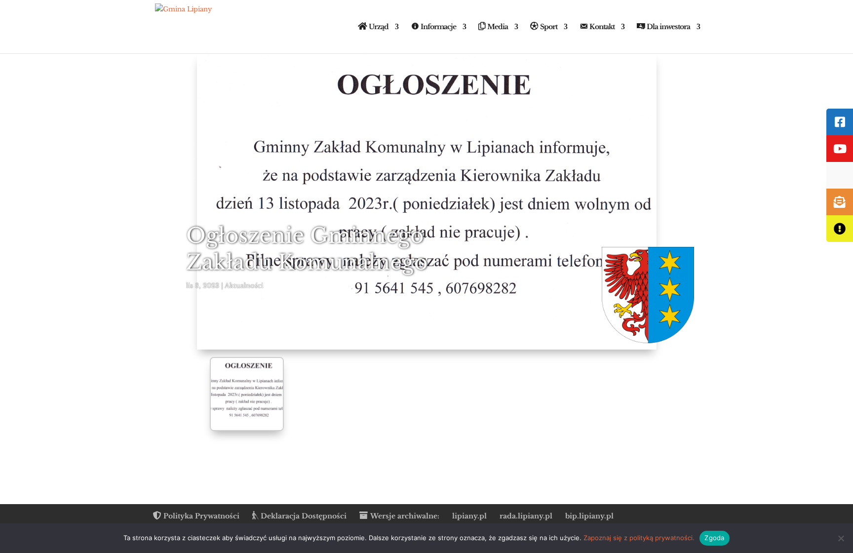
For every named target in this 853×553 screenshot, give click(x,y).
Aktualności (244, 285)
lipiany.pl (469, 516)
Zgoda (714, 538)
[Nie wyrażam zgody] (841, 538)
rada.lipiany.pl (526, 516)
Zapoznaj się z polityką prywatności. (639, 538)
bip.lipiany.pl (589, 516)
